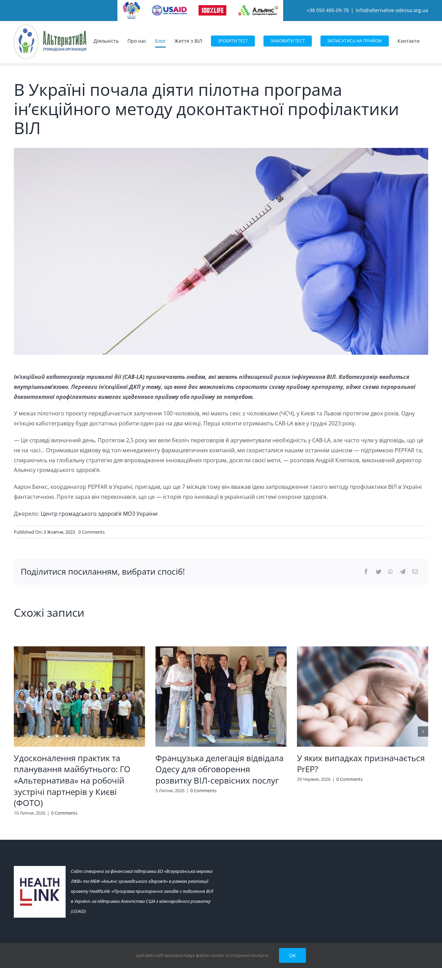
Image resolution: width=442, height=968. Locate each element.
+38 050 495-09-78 (328, 10)
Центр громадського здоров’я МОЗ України (99, 513)
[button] (19, 731)
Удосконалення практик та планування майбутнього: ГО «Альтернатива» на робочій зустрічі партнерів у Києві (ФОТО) (72, 780)
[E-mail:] (415, 572)
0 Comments (91, 532)
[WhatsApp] (390, 572)
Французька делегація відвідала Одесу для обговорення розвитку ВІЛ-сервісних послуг (219, 769)
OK (292, 955)
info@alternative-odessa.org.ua (392, 10)
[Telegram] (402, 572)
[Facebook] (366, 572)
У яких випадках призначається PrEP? (361, 763)
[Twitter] (378, 572)
